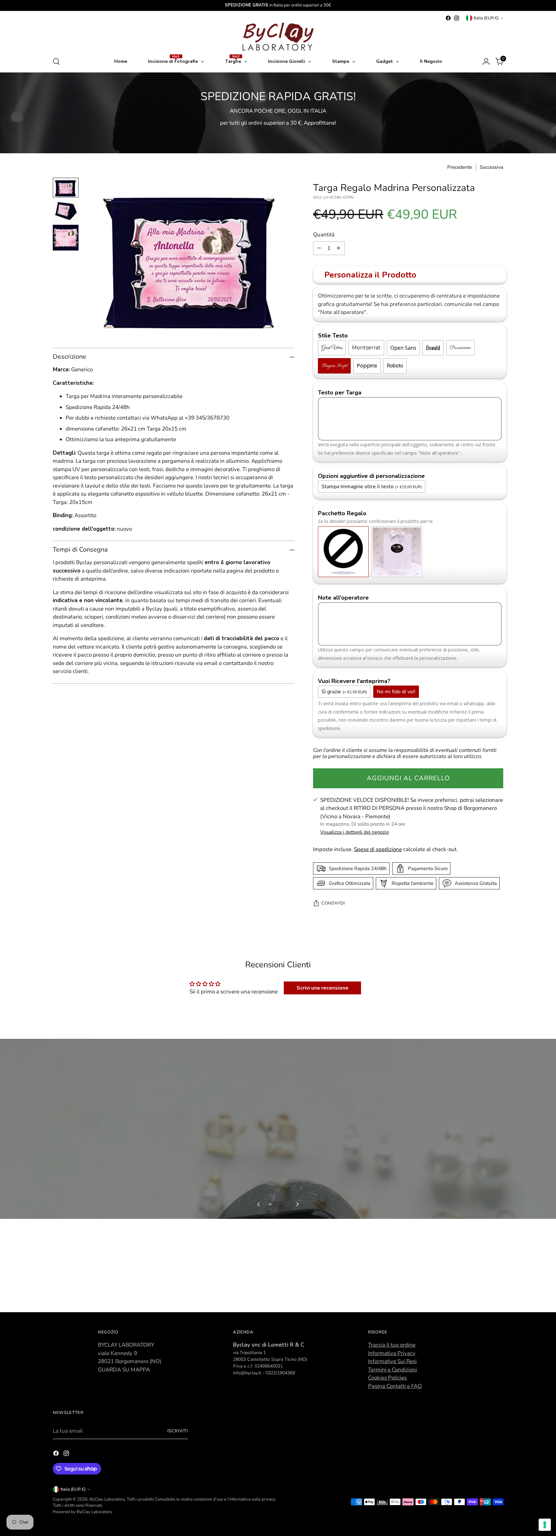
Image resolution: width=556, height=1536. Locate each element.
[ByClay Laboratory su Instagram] (456, 18)
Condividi (333, 903)
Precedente (459, 167)
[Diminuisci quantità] (319, 248)
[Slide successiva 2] (278, 1476)
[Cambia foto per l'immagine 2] (66, 211)
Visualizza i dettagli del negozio (354, 832)
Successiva (491, 167)
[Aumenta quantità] (338, 248)
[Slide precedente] (259, 1476)
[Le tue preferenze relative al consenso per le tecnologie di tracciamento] (545, 1525)
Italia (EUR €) (486, 18)
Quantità (324, 234)
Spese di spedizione (378, 849)
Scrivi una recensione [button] (322, 987)
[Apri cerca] (56, 61)
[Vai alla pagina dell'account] (486, 61)
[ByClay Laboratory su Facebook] (448, 18)
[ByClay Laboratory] (278, 37)
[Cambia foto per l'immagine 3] (66, 238)
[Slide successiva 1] (270, 1476)
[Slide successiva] (297, 1476)
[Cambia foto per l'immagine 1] (66, 187)
